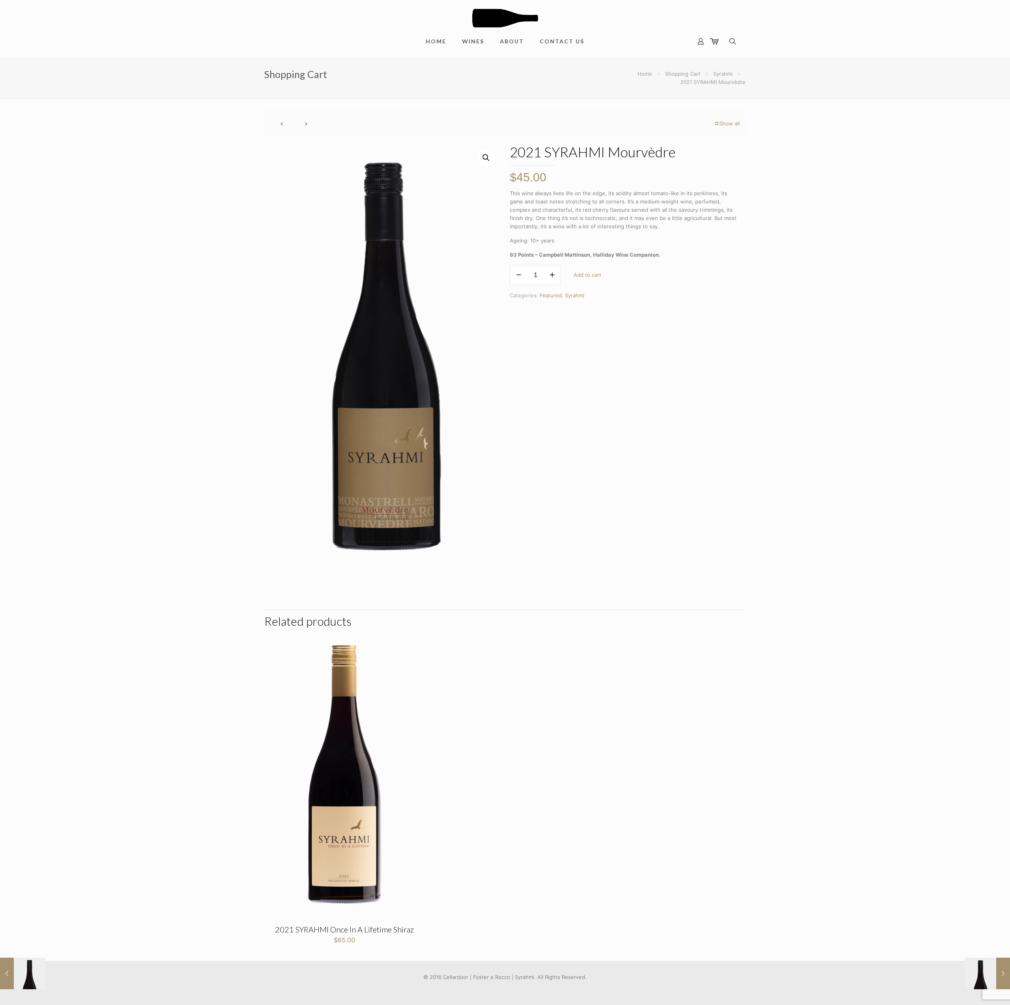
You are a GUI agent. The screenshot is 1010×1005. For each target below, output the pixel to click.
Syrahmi (723, 74)
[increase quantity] (552, 275)
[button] (486, 158)
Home (645, 74)
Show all (729, 123)
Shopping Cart (682, 74)
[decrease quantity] (519, 275)
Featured (551, 295)
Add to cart (587, 275)
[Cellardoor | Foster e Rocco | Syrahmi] (505, 15)
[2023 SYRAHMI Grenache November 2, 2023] (987, 973)
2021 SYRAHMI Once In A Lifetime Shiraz (344, 929)
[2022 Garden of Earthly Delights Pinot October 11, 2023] (22, 973)
